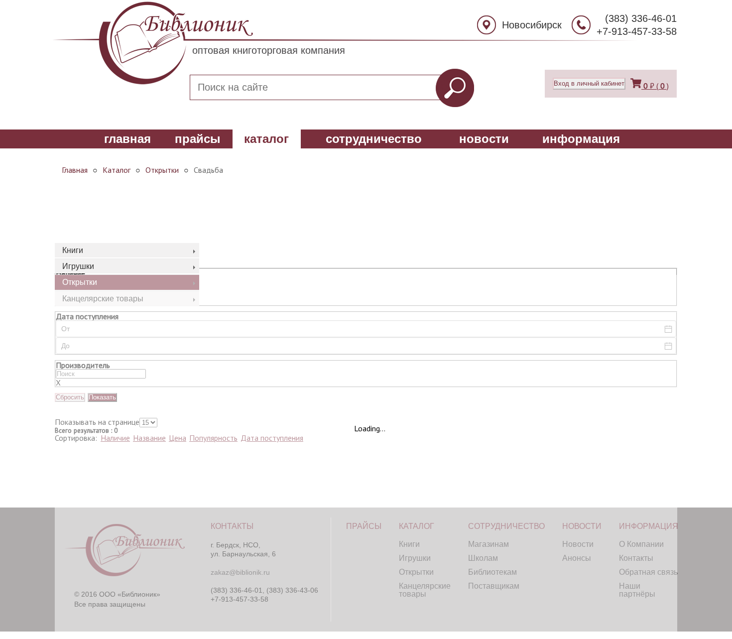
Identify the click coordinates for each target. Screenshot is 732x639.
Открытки (162, 170)
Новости (484, 138)
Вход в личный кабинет (589, 83)
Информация (581, 138)
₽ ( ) (656, 86)
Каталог (266, 138)
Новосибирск (532, 24)
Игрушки (78, 266)
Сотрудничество (374, 138)
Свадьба (208, 170)
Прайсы (198, 138)
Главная (127, 138)
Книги (72, 250)
